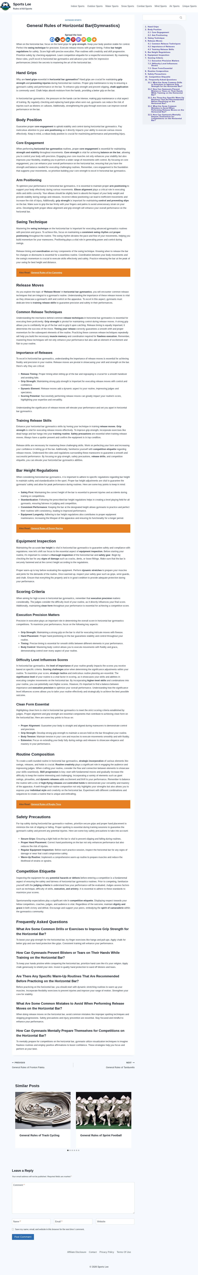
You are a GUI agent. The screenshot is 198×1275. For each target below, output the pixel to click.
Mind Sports (161, 6)
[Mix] (83, 39)
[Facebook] (52, 39)
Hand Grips (153, 27)
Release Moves (155, 41)
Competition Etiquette (159, 77)
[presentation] (43, 1110)
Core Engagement (160, 32)
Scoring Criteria (155, 58)
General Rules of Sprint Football (101, 1135)
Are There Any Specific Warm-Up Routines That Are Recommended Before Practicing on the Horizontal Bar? (167, 100)
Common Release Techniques (166, 44)
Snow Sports (127, 6)
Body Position (155, 29)
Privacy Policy (107, 1252)
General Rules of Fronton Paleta (28, 1065)
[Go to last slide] (19, 1120)
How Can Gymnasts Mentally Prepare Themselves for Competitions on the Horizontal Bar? (166, 117)
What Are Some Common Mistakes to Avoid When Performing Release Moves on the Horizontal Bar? (167, 109)
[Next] (127, 1120)
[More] (94, 39)
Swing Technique (156, 38)
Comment (19, 1185)
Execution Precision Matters (165, 61)
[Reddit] (62, 39)
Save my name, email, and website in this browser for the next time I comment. (49, 1229)
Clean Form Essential (162, 68)
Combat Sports (144, 6)
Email (58, 1221)
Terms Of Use (124, 1252)
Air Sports (174, 6)
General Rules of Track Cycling (39, 1135)
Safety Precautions (157, 74)
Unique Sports (189, 6)
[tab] (68, 1150)
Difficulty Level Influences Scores (164, 64)
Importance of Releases (163, 46)
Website (101, 1221)
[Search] (181, 17)
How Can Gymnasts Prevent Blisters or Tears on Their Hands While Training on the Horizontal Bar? (167, 92)
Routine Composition (158, 71)
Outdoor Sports (95, 6)
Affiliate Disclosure (76, 1252)
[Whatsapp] (89, 39)
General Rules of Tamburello (120, 1065)
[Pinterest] (73, 39)
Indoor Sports (77, 6)
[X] (57, 39)
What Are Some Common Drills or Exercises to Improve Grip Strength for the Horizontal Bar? (167, 84)
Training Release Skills (163, 49)
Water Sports (112, 6)
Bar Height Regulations (159, 52)
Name (17, 1221)
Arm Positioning (160, 35)
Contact (93, 1252)
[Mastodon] (78, 39)
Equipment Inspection (158, 55)
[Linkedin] (68, 39)
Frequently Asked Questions (163, 80)
